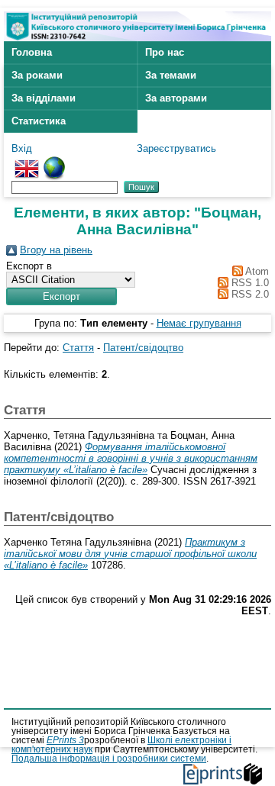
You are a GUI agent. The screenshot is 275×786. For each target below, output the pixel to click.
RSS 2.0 (248, 294)
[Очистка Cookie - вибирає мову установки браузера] (54, 162)
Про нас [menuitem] (164, 52)
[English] (27, 162)
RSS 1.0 (248, 282)
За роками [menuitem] (37, 75)
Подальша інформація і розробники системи (108, 758)
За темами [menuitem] (170, 75)
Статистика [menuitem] (38, 121)
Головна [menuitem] (31, 52)
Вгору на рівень (56, 250)
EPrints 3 (65, 740)
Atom (256, 271)
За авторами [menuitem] (176, 98)
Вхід (21, 148)
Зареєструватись (176, 148)
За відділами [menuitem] (43, 98)
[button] (61, 296)
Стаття (78, 347)
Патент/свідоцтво (143, 347)
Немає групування (199, 323)
